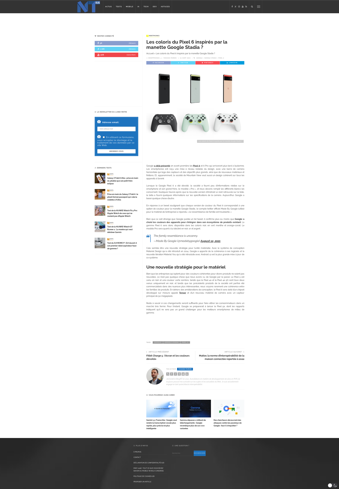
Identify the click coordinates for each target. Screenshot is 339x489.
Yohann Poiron (170, 58)
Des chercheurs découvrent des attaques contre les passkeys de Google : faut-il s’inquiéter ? (228, 423)
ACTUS (108, 7)
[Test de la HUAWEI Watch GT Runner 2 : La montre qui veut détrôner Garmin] (100, 226)
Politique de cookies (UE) (144, 476)
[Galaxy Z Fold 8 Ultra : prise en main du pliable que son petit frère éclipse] (100, 178)
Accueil (150, 53)
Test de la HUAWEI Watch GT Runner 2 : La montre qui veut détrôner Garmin (120, 229)
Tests (110, 174)
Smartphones (153, 36)
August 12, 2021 (210, 241)
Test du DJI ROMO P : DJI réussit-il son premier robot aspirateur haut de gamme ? (122, 246)
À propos (137, 452)
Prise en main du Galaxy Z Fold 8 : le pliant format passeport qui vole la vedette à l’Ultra (122, 197)
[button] (333, 485)
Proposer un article (142, 482)
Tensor (182, 293)
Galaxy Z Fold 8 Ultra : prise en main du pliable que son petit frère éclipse (122, 181)
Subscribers (131, 55)
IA (138, 7)
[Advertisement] (51, 22)
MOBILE (129, 7)
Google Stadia (210, 58)
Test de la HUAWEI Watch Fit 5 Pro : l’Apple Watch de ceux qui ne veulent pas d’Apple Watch (122, 213)
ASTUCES (165, 7)
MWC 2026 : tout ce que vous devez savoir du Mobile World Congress (148, 469)
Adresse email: (110, 122)
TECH (146, 7)
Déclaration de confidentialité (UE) (148, 463)
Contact (137, 457)
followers (132, 43)
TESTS (119, 7)
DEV (155, 7)
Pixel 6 (221, 58)
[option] (161, 415)
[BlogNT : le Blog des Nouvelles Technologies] (89, 6)
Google (199, 58)
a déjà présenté (162, 166)
